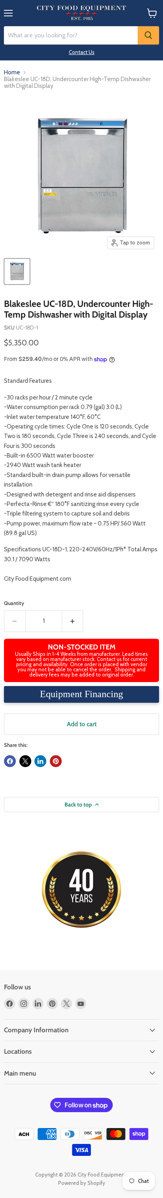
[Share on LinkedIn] (40, 761)
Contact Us (82, 52)
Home (12, 72)
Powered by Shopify (81, 1183)
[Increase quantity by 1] (72, 621)
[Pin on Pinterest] (56, 761)
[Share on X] (25, 761)
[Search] (148, 35)
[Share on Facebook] (10, 761)
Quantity (14, 603)
